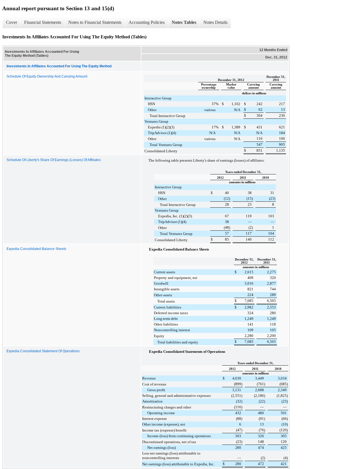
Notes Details (215, 22)
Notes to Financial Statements (94, 22)
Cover (11, 22)
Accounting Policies (147, 22)
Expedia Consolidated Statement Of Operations (43, 351)
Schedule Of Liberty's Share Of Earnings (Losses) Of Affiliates (54, 160)
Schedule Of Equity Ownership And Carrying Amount (47, 76)
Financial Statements (42, 22)
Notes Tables (184, 22)
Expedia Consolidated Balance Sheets (36, 249)
